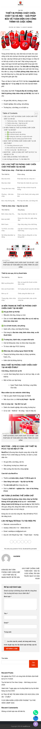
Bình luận (8, 596)
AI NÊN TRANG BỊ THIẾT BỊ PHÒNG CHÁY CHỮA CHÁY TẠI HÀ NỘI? (19, 129)
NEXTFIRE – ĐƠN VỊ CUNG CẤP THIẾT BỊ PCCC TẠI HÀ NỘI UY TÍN (20, 153)
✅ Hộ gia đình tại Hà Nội (14, 132)
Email (6, 623)
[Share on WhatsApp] (11, 541)
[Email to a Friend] (22, 541)
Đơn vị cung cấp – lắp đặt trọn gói (16, 150)
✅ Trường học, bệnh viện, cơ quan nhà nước (19, 136)
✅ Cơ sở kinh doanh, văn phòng (16, 134)
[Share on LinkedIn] (29, 541)
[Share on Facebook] (15, 541)
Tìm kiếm (4, 658)
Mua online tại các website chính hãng (18, 147)
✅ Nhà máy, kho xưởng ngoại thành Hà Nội (19, 138)
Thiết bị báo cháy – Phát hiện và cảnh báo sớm (20, 121)
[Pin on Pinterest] (26, 541)
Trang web (7, 632)
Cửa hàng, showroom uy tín (15, 145)
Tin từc (20, 10)
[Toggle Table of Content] (35, 113)
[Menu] (2, 3)
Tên (6, 613)
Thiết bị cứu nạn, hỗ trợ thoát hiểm (16, 125)
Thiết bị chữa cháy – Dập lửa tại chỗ (17, 123)
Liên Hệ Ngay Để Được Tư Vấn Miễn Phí (16, 159)
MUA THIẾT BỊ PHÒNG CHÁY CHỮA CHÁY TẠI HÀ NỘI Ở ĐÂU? (20, 142)
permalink (34, 548)
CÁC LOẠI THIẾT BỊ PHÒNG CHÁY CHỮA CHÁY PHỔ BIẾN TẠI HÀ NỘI (20, 118)
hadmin (29, 27)
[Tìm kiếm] (39, 3)
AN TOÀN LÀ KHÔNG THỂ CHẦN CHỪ (16, 157)
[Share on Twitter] (18, 541)
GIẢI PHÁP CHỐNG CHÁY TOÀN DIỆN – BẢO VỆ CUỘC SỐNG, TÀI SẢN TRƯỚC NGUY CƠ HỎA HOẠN (31, 573)
